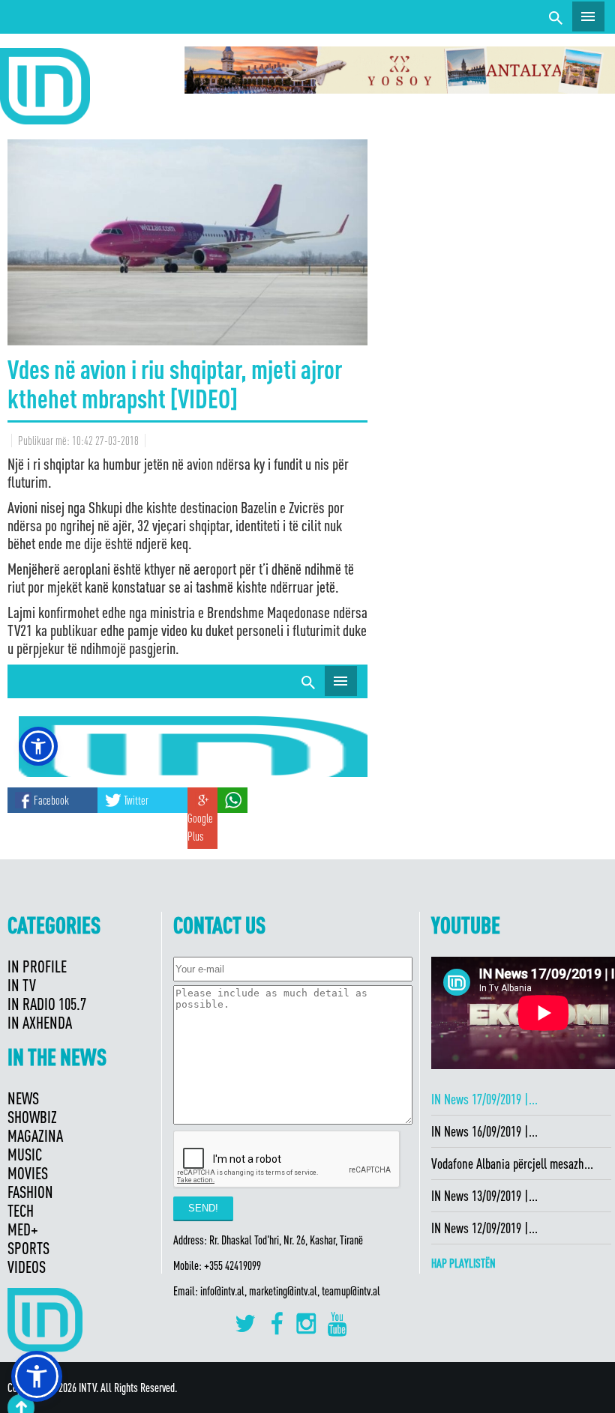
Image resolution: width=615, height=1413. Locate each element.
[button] (36, 1376)
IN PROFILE (37, 966)
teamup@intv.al (351, 1291)
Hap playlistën (463, 1263)
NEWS (23, 1098)
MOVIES (28, 1173)
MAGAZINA (35, 1135)
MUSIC (25, 1154)
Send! (203, 1208)
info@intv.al (222, 1291)
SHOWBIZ (32, 1116)
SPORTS (29, 1247)
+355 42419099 (232, 1265)
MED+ (23, 1229)
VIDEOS (27, 1266)
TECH (21, 1210)
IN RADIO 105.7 (47, 1003)
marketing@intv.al (283, 1291)
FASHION (30, 1191)
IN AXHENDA (40, 1022)
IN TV (22, 984)
